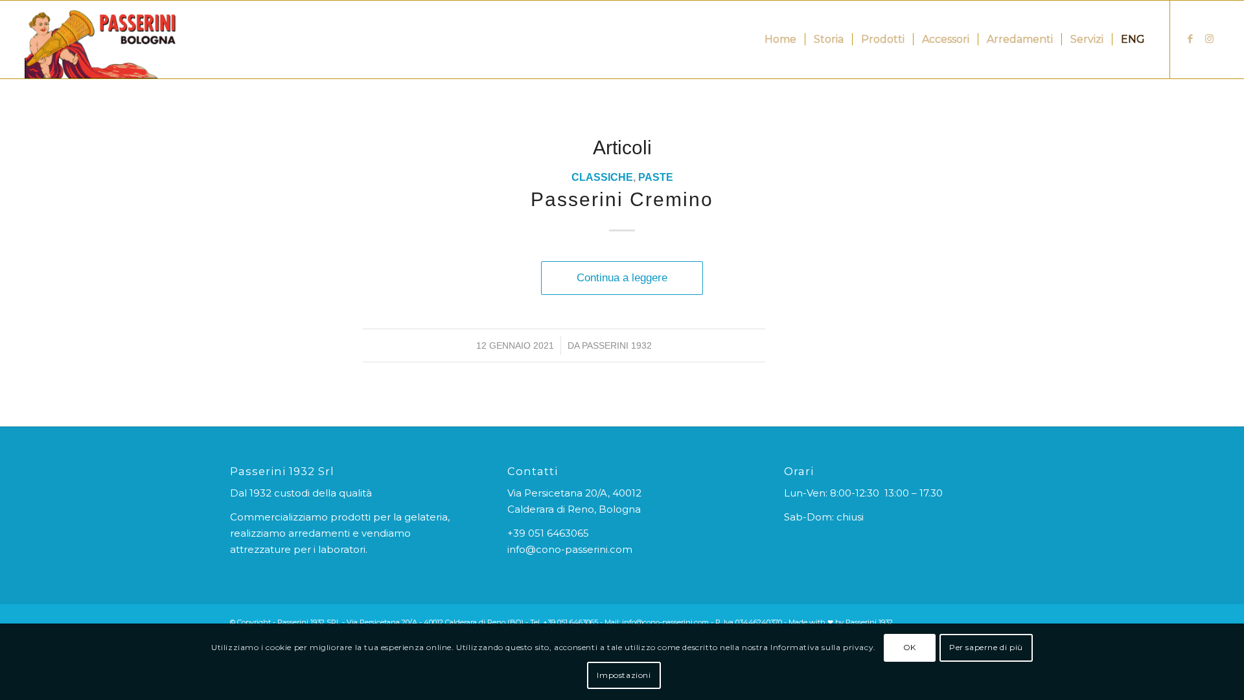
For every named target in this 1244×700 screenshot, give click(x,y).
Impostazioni (624, 675)
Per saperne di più (986, 648)
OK (909, 648)
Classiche (602, 177)
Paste (655, 177)
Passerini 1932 (617, 345)
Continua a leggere (622, 277)
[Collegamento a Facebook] (1190, 39)
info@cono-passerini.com (569, 549)
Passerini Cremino (622, 199)
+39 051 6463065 (548, 533)
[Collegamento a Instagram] (1209, 39)
